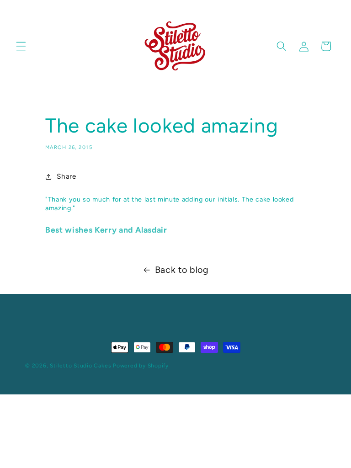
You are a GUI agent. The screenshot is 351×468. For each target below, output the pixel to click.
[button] (21, 46)
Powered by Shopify (141, 365)
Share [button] (66, 176)
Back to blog (182, 269)
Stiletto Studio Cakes (80, 365)
